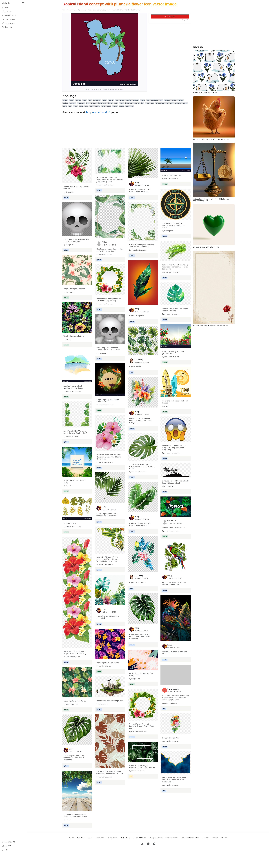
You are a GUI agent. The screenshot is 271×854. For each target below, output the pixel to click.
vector (104, 100)
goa (116, 100)
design (110, 103)
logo (87, 103)
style (171, 103)
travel (147, 103)
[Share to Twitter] (128, 84)
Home (71, 838)
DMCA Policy (125, 838)
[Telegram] (6, 850)
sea (148, 100)
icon (90, 100)
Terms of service (172, 838)
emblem (180, 100)
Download (170, 16)
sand (103, 106)
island (71, 100)
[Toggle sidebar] (22, 3)
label (91, 106)
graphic (111, 100)
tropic (75, 106)
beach (121, 103)
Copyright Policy (139, 838)
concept (78, 100)
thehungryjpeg (173, 689)
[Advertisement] (126, 131)
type (70, 106)
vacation (167, 100)
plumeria (178, 103)
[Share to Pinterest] (136, 84)
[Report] (187, 20)
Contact (137, 10)
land (86, 106)
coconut (93, 103)
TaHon (104, 242)
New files (80, 838)
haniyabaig (138, 359)
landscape (128, 103)
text (161, 100)
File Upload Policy (155, 838)
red (167, 103)
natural (115, 106)
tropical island (96, 112)
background (102, 103)
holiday (128, 100)
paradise (135, 100)
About (90, 838)
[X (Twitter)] (2, 850)
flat (142, 103)
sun (152, 103)
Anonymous (72, 10)
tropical (65, 100)
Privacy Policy (112, 838)
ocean (109, 106)
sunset (121, 106)
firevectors (171, 521)
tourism (65, 103)
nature (122, 100)
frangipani (80, 103)
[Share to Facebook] (132, 84)
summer (136, 103)
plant (81, 106)
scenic (65, 106)
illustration (96, 100)
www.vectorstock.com (100, 10)
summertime (160, 103)
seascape (72, 103)
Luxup (136, 182)
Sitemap (224, 838)
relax (127, 106)
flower (85, 100)
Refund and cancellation (190, 838)
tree (132, 106)
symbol (97, 106)
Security (205, 838)
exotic (174, 100)
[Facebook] (148, 843)
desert (143, 100)
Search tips (99, 838)
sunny (185, 103)
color (115, 103)
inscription (154, 100)
